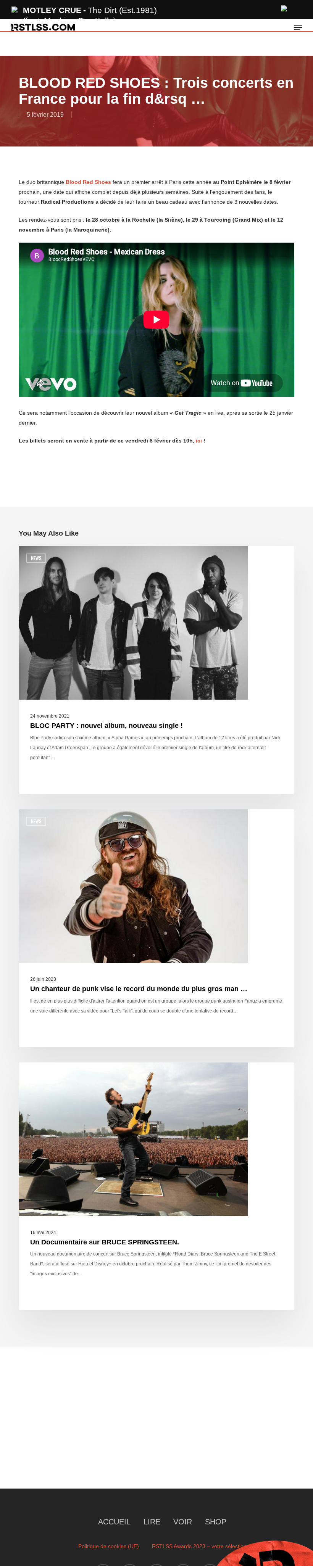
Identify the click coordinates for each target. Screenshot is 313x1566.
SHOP (215, 1522)
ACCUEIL (114, 1522)
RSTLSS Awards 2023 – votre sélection (199, 1546)
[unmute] (284, 7)
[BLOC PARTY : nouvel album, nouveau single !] (156, 670)
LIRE (152, 1522)
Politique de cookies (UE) (108, 1546)
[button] (298, 27)
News (36, 558)
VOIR (182, 1522)
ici (199, 441)
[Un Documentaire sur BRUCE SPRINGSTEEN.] (156, 1186)
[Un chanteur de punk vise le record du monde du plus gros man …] (156, 928)
